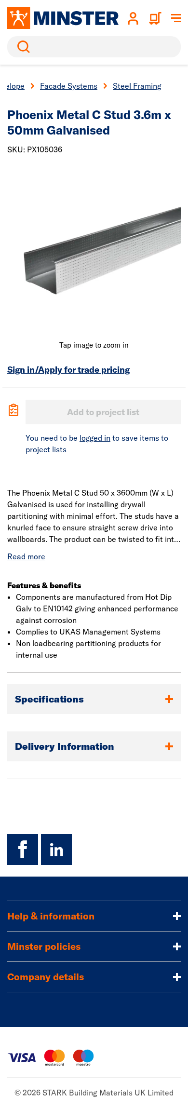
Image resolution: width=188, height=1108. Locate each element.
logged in (95, 438)
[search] (94, 46)
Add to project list (103, 412)
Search (21, 46)
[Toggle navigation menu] (176, 18)
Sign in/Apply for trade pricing (68, 369)
